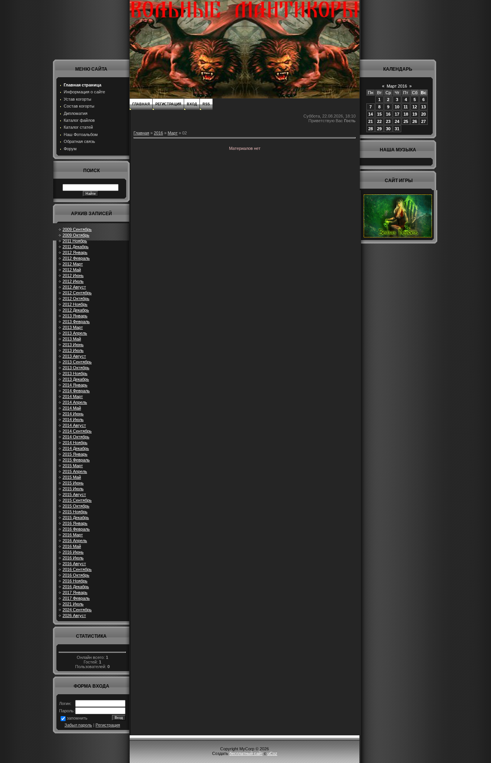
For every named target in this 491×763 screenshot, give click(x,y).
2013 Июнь (73, 344)
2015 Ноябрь (75, 511)
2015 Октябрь (76, 506)
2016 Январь (75, 523)
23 (388, 121)
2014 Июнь (73, 413)
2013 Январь (75, 315)
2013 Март (73, 327)
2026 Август (74, 615)
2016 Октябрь (76, 575)
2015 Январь (75, 454)
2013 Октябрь (76, 367)
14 (370, 114)
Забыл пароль (78, 725)
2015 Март (73, 465)
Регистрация (108, 725)
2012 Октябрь (76, 298)
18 (406, 114)
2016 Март (73, 534)
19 (414, 114)
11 (406, 106)
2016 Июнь (73, 552)
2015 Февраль (76, 460)
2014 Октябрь (76, 437)
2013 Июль (73, 350)
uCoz (272, 753)
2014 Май (72, 408)
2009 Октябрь (76, 235)
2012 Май (72, 269)
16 (388, 114)
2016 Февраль (76, 529)
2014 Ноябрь (75, 442)
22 (379, 121)
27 (423, 121)
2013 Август (74, 356)
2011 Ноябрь (75, 241)
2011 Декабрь (76, 246)
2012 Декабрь (76, 310)
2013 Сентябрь (77, 362)
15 (379, 114)
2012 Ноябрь (75, 304)
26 (414, 121)
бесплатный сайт (246, 753)
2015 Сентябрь (77, 500)
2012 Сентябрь (77, 292)
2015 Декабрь (76, 517)
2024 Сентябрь (77, 609)
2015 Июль (73, 488)
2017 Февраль (76, 598)
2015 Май (72, 477)
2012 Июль (73, 281)
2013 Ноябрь (75, 373)
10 (397, 106)
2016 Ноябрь (75, 581)
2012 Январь (75, 252)
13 (423, 106)
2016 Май (72, 546)
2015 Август (74, 494)
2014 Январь (75, 385)
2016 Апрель (75, 540)
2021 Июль (73, 604)
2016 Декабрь (76, 586)
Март (173, 133)
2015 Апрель (75, 471)
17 (397, 114)
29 (379, 128)
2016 (158, 133)
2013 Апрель (75, 333)
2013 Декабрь (76, 379)
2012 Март (73, 264)
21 (370, 121)
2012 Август (74, 287)
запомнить (77, 718)
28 (370, 128)
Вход (192, 104)
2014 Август (74, 425)
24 (397, 121)
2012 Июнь (73, 275)
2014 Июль (73, 419)
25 (406, 121)
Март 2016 (397, 86)
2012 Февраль (76, 258)
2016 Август (74, 563)
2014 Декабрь (76, 448)
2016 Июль (73, 558)
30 (388, 128)
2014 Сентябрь (77, 431)
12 (414, 106)
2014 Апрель (75, 402)
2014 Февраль (76, 390)
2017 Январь (75, 592)
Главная (141, 104)
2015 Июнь (73, 483)
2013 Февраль (76, 321)
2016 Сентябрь (77, 569)
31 (397, 128)
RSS (206, 104)
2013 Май (72, 339)
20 (423, 114)
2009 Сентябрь (77, 229)
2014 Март (73, 396)
